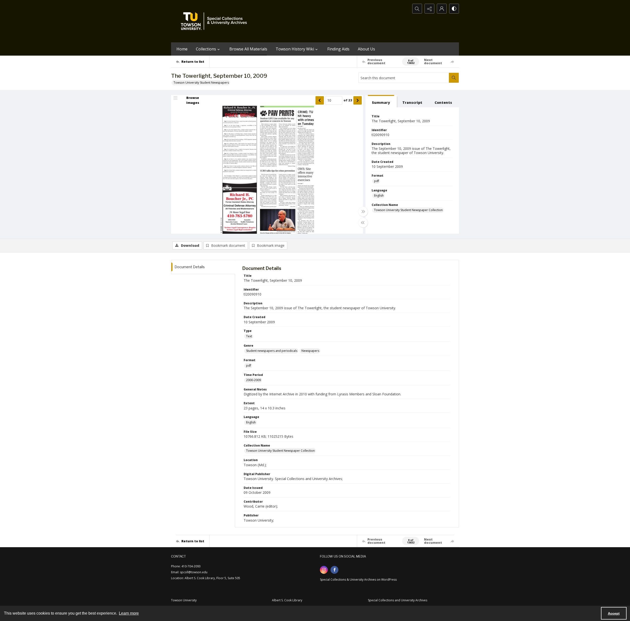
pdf (376, 181)
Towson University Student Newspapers (201, 82)
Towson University (184, 600)
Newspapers (310, 351)
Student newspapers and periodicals (271, 351)
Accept (614, 613)
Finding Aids (338, 49)
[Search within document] (454, 78)
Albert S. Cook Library (287, 600)
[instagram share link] (324, 570)
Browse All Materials (248, 49)
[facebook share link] (334, 570)
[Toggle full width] (363, 212)
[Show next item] (357, 100)
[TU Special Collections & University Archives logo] (215, 21)
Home (182, 49)
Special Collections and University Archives (397, 600)
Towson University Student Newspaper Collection (408, 210)
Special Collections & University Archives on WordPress (358, 579)
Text (249, 336)
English (379, 195)
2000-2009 (253, 380)
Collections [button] (206, 49)
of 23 (348, 100)
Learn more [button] (129, 613)
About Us (366, 49)
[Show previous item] (319, 100)
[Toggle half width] (363, 223)
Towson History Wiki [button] (295, 49)
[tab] (381, 101)
